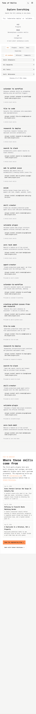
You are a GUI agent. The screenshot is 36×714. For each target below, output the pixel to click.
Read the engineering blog (13, 542)
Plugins (14, 47)
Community (27, 55)
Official (18, 55)
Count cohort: (18, 41)
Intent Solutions (9, 480)
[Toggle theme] (28, 3)
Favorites (18, 51)
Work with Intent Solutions (14, 547)
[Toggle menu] (32, 3)
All (8, 47)
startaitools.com (15, 476)
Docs (27, 47)
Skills (21, 47)
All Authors (9, 55)
